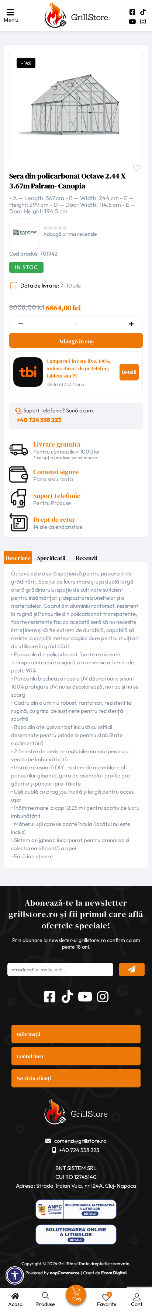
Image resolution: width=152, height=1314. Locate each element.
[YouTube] (132, 21)
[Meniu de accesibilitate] (15, 1275)
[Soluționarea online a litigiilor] (76, 1235)
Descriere (18, 558)
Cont (136, 1304)
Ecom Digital (114, 1272)
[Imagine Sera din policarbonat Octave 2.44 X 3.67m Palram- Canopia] (74, 104)
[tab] (18, 560)
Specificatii (51, 558)
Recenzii (86, 558)
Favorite (138, 167)
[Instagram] (143, 21)
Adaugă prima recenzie (70, 234)
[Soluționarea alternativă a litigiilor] (76, 1210)
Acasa (15, 1304)
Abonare (132, 969)
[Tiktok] (143, 12)
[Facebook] (132, 12)
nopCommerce (65, 1272)
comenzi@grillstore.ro (80, 1140)
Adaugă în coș (76, 341)
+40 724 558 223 (39, 419)
